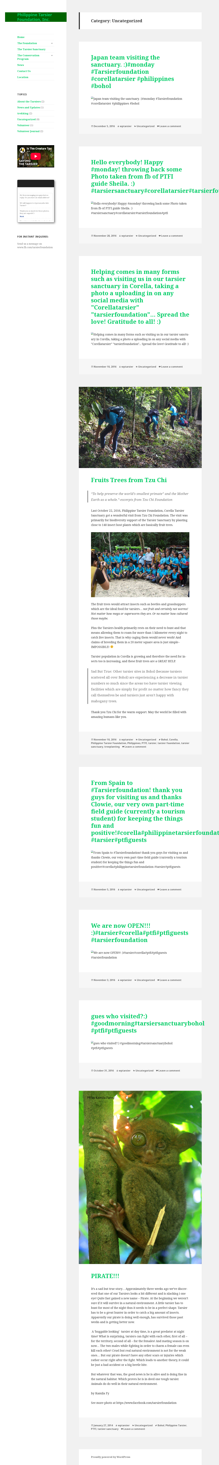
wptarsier (126, 126)
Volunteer (23, 125)
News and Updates (28, 107)
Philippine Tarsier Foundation (108, 743)
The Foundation (27, 43)
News (20, 65)
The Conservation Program (28, 57)
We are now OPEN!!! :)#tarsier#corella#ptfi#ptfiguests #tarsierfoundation (139, 933)
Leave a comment (170, 126)
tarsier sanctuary (108, 1429)
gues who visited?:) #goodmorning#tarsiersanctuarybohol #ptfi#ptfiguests (148, 1023)
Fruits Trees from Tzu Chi (129, 480)
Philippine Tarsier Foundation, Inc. (34, 17)
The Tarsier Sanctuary (31, 49)
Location (22, 77)
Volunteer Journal (28, 131)
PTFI (144, 743)
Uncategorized (26, 119)
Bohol (164, 739)
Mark (22, 216)
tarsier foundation (169, 743)
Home (20, 37)
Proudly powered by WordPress (110, 1457)
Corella (173, 739)
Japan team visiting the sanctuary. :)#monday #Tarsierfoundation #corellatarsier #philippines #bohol (132, 71)
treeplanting (112, 746)
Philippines (133, 743)
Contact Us (24, 71)
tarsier (152, 743)
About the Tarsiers (29, 101)
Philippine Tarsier (176, 1425)
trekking (22, 113)
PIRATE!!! (105, 1276)
